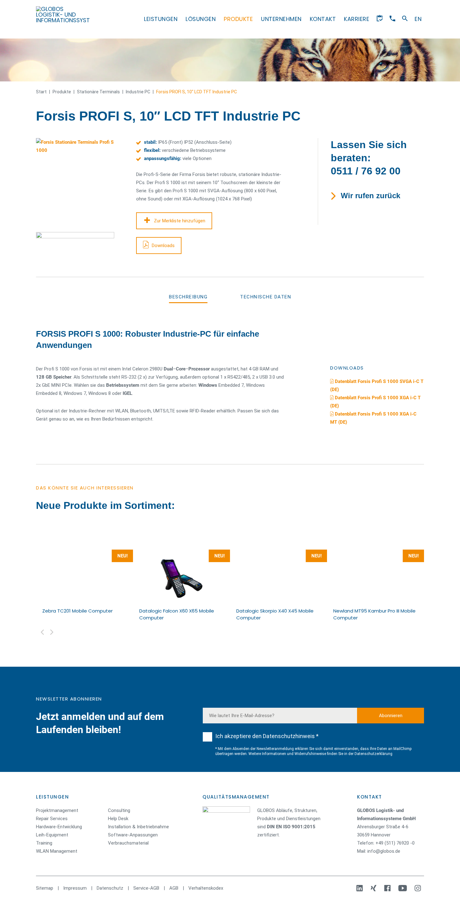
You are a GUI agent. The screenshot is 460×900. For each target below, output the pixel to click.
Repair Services (52, 818)
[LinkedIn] (360, 888)
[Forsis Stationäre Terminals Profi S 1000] (80, 182)
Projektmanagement (57, 810)
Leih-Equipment (52, 835)
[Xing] (374, 888)
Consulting (119, 810)
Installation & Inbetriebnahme (138, 827)
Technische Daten (265, 297)
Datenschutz (110, 888)
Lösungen (201, 19)
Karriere (356, 19)
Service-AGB (146, 888)
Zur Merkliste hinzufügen (179, 221)
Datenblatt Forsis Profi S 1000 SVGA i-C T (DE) (376, 385)
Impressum (75, 888)
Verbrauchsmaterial (128, 843)
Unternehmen (281, 19)
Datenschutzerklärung (373, 754)
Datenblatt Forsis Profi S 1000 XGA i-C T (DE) (375, 402)
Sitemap (44, 888)
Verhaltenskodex (205, 888)
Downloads (163, 245)
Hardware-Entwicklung (59, 827)
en (418, 19)
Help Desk (118, 818)
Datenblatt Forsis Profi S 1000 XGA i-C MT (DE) (373, 418)
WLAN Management (56, 851)
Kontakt (323, 19)
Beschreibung (188, 297)
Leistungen (160, 19)
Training (44, 843)
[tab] (188, 297)
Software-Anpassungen (133, 835)
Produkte (238, 19)
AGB (173, 888)
